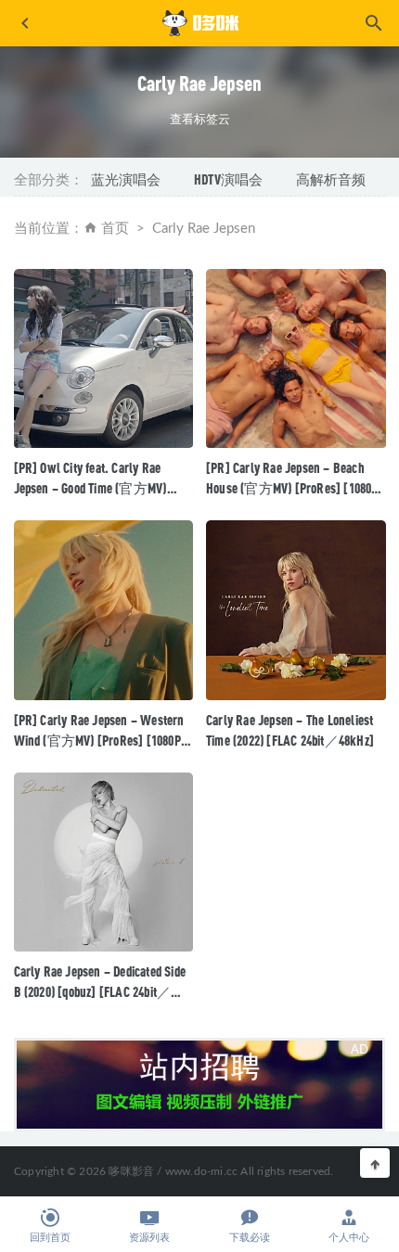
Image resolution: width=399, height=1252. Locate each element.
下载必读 (249, 1238)
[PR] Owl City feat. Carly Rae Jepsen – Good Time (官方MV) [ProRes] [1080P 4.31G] (90, 488)
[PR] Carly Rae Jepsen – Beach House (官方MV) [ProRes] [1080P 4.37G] (292, 488)
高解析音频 (331, 179)
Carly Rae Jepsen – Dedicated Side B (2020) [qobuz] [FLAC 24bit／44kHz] (100, 991)
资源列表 (149, 1238)
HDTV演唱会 (228, 179)
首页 (115, 229)
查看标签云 (200, 118)
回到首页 (50, 1238)
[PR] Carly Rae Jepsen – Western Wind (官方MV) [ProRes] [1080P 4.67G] (99, 740)
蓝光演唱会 (126, 179)
